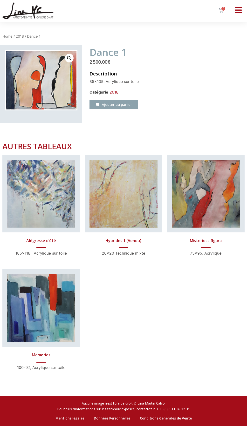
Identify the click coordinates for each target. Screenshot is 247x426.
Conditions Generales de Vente (166, 418)
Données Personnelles (112, 418)
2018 (20, 36)
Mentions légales (69, 418)
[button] (113, 104)
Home (7, 36)
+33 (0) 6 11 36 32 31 (173, 409)
